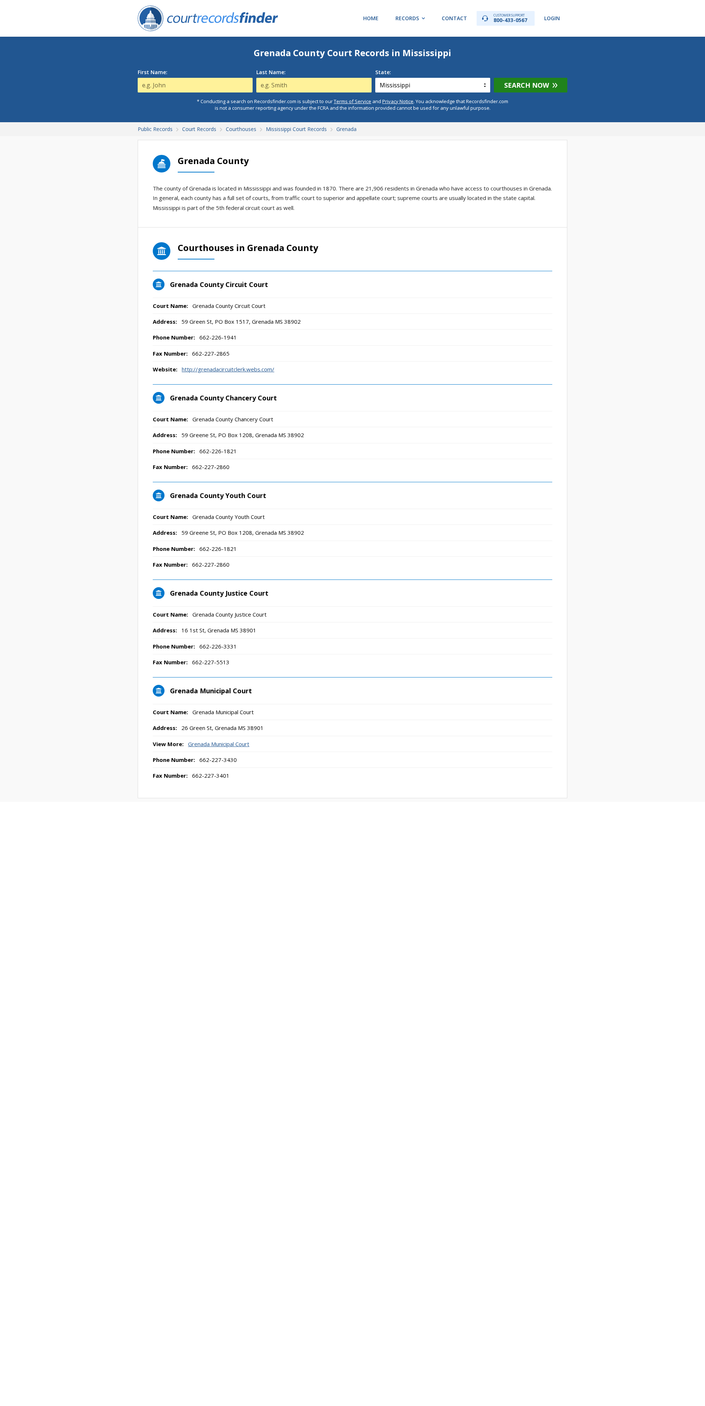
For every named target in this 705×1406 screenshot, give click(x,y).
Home (371, 18)
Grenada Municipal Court (218, 744)
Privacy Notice (397, 101)
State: (383, 72)
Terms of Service (352, 101)
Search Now (526, 85)
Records (407, 18)
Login (552, 18)
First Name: (152, 72)
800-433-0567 (510, 18)
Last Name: (271, 72)
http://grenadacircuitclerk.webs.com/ (228, 369)
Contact (454, 18)
